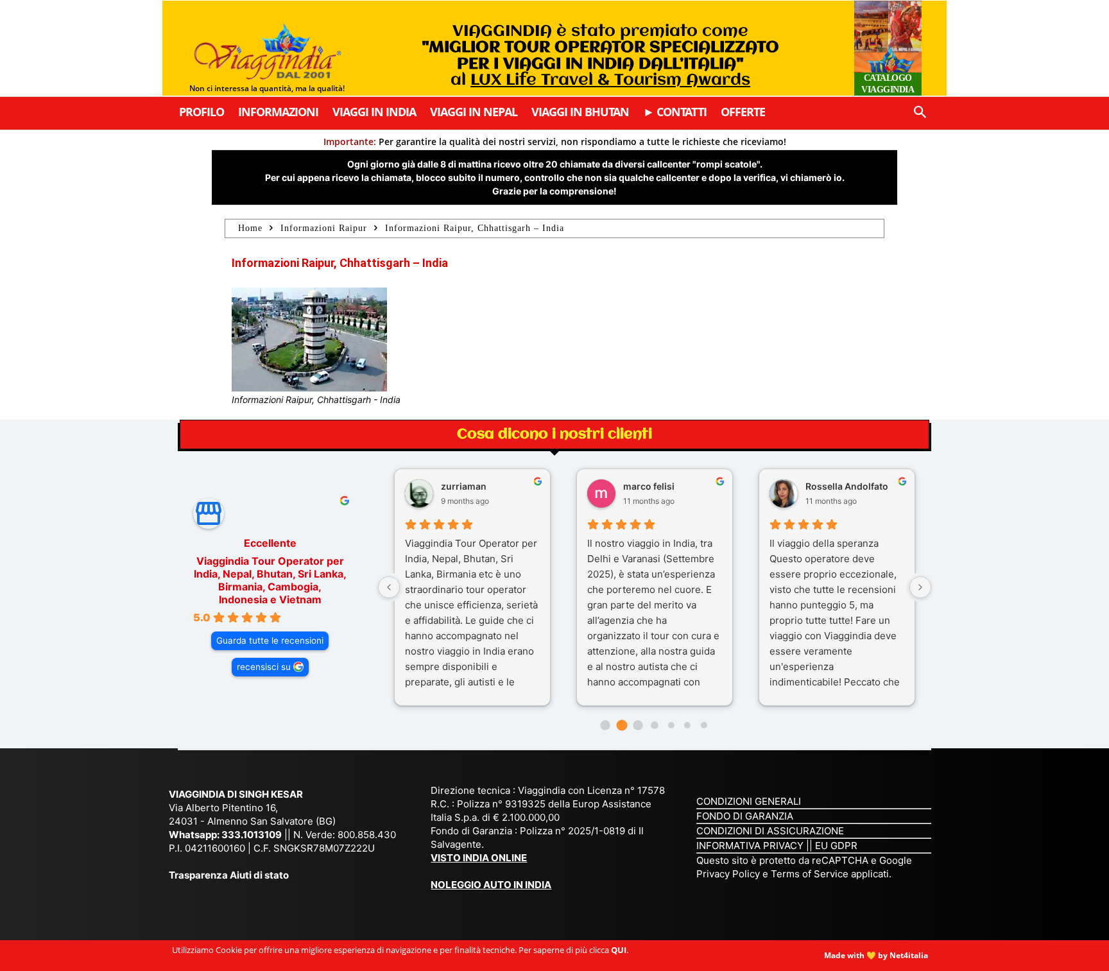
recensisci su (264, 667)
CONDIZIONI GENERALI (748, 801)
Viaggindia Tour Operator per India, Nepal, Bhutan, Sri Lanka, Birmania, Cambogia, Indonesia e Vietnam (270, 580)
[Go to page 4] (670, 725)
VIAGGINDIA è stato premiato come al (600, 56)
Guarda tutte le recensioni (269, 640)
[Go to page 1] (621, 725)
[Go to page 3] (654, 724)
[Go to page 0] (605, 725)
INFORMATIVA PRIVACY (750, 845)
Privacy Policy (729, 874)
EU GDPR (836, 845)
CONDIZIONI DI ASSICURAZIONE (770, 831)
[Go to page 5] (687, 725)
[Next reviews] (920, 587)
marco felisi (649, 486)
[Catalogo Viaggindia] (888, 48)
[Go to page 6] (704, 725)
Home (250, 228)
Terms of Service (809, 874)
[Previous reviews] (389, 587)
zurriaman (463, 486)
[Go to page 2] (638, 725)
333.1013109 (251, 835)
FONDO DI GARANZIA (744, 816)
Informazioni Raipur (323, 228)
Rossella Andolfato (846, 486)
